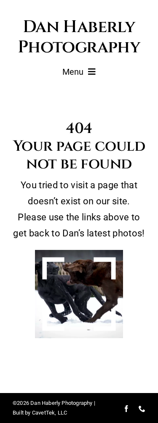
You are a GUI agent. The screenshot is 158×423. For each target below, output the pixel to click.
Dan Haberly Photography (79, 37)
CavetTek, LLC (49, 412)
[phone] (142, 408)
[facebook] (126, 408)
